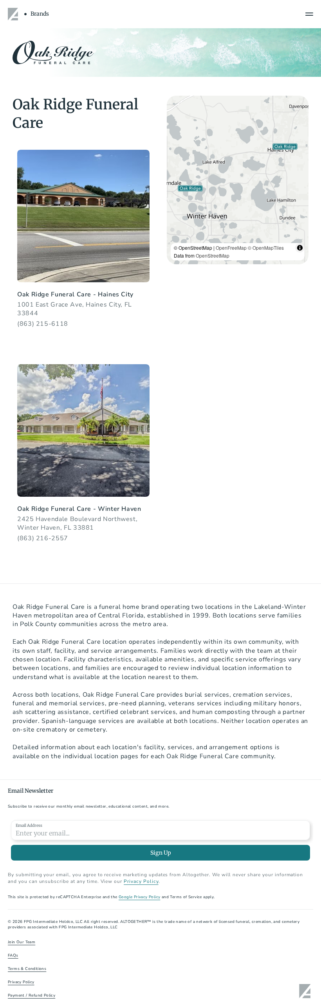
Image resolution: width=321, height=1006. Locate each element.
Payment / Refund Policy (31, 995)
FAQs (13, 955)
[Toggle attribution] (300, 247)
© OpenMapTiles (266, 247)
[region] (237, 180)
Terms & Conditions (27, 968)
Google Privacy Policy (139, 897)
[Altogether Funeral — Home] (14, 14)
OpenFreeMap (231, 247)
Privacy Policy (141, 881)
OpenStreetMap (212, 255)
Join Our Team (21, 942)
